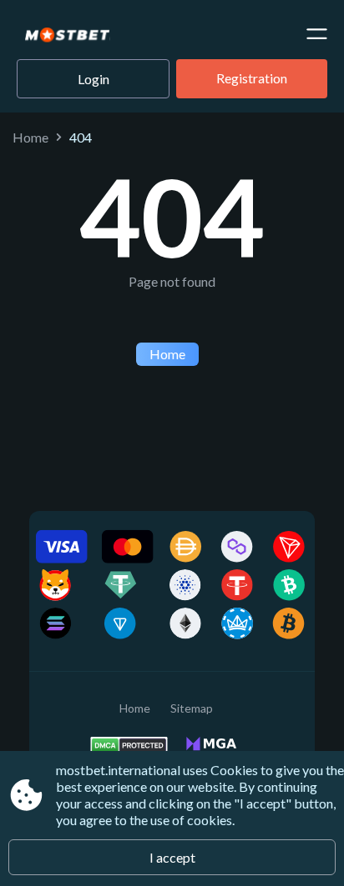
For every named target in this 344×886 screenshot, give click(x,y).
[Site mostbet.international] (81, 36)
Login (93, 79)
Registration (251, 78)
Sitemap (191, 708)
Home (30, 137)
